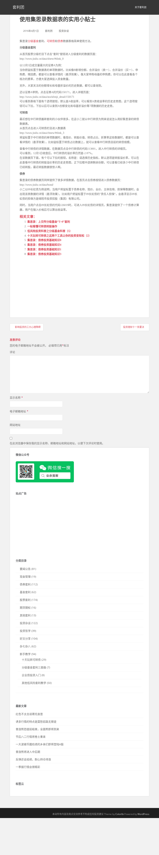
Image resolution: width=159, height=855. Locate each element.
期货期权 (25, 607)
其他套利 (25, 615)
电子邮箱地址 (19, 411)
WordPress (143, 814)
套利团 (18, 7)
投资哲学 (25, 631)
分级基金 (33, 41)
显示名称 (16, 397)
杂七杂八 (25, 646)
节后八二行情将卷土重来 (31, 736)
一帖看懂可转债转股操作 (42, 226)
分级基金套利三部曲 (34, 667)
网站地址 (15, 425)
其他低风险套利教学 (34, 683)
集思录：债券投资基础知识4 (44, 244)
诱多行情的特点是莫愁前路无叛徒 (36, 721)
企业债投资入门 (31, 675)
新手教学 (25, 654)
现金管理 (25, 576)
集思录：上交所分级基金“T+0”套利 (48, 221)
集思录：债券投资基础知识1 (44, 249)
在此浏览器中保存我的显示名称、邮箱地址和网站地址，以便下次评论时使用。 (57, 443)
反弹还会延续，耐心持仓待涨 (33, 759)
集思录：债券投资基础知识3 (44, 254)
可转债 (51, 41)
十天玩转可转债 (31, 659)
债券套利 (25, 584)
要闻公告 (25, 569)
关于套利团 (140, 7)
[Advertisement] (49, 283)
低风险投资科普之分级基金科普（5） (49, 231)
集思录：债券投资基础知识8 (44, 240)
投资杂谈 (64, 31)
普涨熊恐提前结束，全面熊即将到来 (37, 729)
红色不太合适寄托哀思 (29, 714)
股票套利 (25, 600)
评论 (12, 352)
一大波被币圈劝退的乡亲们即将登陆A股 (40, 744)
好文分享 (25, 638)
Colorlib (119, 814)
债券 (60, 41)
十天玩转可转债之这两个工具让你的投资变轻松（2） (59, 235)
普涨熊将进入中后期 (28, 752)
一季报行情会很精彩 (28, 767)
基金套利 (25, 592)
